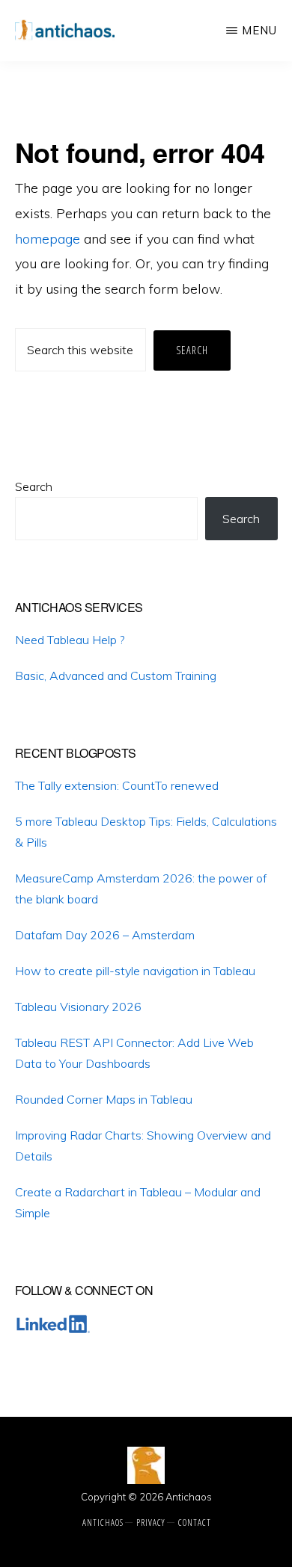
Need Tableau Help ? (69, 639)
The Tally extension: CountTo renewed (117, 785)
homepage (47, 238)
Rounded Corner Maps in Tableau (103, 1099)
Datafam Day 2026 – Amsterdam (105, 934)
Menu (259, 30)
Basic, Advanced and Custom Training (115, 675)
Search (33, 486)
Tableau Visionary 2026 (78, 1006)
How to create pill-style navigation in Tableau (135, 970)
